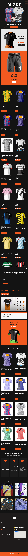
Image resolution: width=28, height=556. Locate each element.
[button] (5, 294)
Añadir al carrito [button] (4, 110)
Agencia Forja (17, 553)
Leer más (16, 110)
